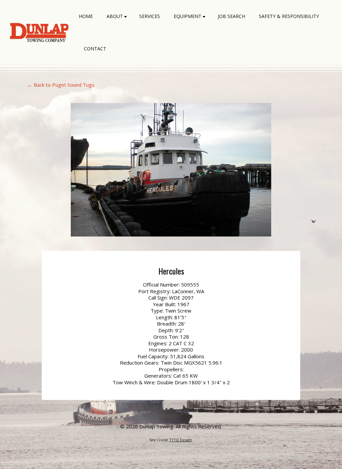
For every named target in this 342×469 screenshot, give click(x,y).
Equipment (187, 16)
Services (149, 16)
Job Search (231, 16)
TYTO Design (180, 439)
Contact (95, 48)
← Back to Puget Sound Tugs (61, 84)
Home (86, 16)
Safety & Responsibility (289, 16)
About (115, 16)
